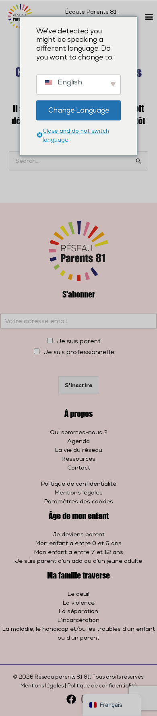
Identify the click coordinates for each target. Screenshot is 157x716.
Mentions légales (79, 492)
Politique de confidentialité (78, 483)
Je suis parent (79, 341)
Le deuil (78, 593)
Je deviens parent (78, 534)
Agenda (78, 441)
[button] (149, 16)
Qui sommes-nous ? (78, 432)
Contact (78, 467)
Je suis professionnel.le (78, 352)
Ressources (78, 458)
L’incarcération (78, 620)
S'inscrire (79, 385)
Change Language (78, 110)
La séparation (78, 611)
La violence (79, 602)
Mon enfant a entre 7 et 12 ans (78, 552)
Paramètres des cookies (78, 501)
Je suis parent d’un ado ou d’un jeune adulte (78, 560)
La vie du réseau (78, 449)
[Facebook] (71, 699)
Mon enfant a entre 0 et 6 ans (78, 543)
